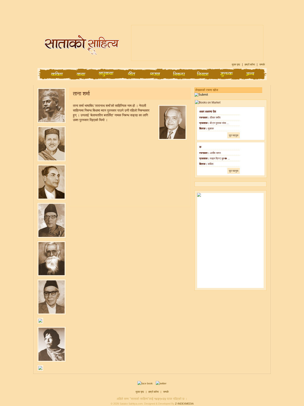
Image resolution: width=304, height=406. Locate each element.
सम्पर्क (262, 64)
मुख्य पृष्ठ (236, 64)
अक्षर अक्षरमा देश (207, 111)
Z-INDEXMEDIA (184, 403)
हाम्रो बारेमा (250, 64)
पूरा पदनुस (233, 135)
